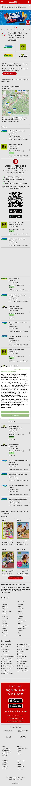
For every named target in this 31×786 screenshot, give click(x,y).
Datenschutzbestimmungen (21, 369)
